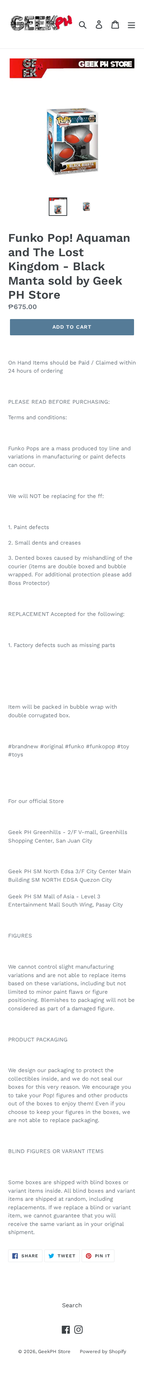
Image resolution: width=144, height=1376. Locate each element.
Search (72, 1305)
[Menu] (131, 24)
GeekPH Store (54, 1351)
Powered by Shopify (103, 1351)
